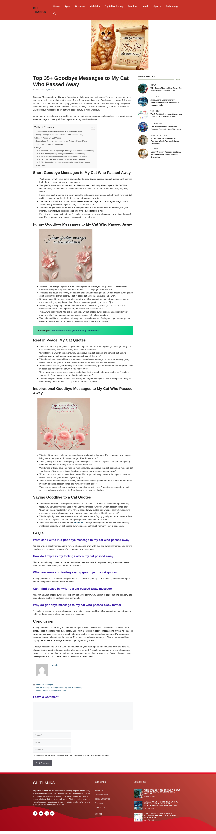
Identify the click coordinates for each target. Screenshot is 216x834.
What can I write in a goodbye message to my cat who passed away (67, 151)
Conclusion (40, 165)
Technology (172, 6)
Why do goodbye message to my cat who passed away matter (65, 162)
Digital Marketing (114, 6)
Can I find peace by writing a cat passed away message (63, 159)
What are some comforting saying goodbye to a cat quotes (64, 156)
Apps (67, 6)
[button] (54, 14)
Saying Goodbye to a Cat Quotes (49, 144)
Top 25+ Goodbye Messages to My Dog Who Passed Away (59, 687)
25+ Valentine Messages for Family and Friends (75, 330)
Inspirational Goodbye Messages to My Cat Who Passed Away (62, 141)
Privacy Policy (101, 795)
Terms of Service (102, 799)
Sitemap (98, 814)
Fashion (132, 6)
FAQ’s (38, 147)
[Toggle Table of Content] (91, 128)
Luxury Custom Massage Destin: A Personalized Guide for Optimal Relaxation (165, 154)
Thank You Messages (44, 685)
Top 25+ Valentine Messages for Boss (51, 690)
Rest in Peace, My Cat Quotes (48, 138)
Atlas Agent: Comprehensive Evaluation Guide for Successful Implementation (164, 102)
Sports (157, 6)
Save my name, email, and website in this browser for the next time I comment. (73, 755)
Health (145, 6)
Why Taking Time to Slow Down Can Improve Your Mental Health (162, 792)
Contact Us (100, 807)
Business (80, 6)
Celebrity (95, 6)
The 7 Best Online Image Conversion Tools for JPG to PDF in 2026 (161, 815)
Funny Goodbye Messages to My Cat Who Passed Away (59, 135)
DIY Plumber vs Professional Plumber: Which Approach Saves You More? (164, 141)
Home (56, 6)
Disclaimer (99, 803)
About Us (99, 790)
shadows (78, 523)
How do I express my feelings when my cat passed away (63, 154)
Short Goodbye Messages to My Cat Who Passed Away (59, 131)
